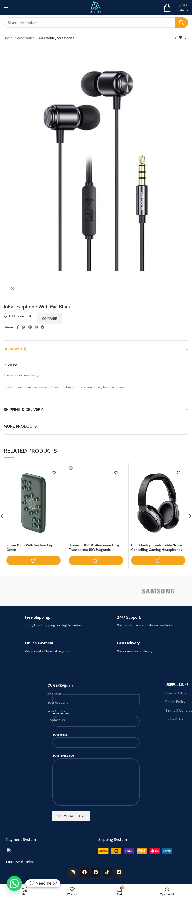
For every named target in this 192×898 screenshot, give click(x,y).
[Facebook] (96, 872)
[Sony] (96, 591)
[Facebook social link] (17, 327)
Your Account (58, 702)
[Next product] (185, 38)
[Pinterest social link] (30, 327)
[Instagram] (73, 872)
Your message (63, 755)
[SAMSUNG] (158, 591)
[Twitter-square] (119, 872)
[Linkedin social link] (37, 327)
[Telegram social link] (43, 327)
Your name (60, 713)
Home (9, 38)
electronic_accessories (56, 38)
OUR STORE (57, 685)
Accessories (26, 38)
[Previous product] (175, 38)
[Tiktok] (107, 872)
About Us (55, 694)
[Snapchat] (84, 872)
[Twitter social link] (23, 327)
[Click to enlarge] (13, 288)
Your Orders (57, 711)
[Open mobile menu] (5, 8)
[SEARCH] (181, 22)
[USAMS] (33, 591)
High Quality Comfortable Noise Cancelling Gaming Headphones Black (156, 549)
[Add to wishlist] (54, 472)
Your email (60, 734)
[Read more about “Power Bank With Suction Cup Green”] (33, 560)
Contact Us (56, 719)
